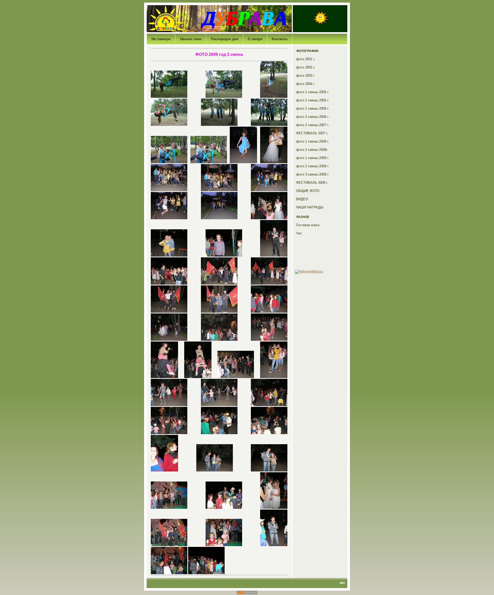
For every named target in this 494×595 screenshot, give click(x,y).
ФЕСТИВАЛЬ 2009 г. (312, 183)
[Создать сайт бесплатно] (247, 593)
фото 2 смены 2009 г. (312, 166)
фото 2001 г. (305, 59)
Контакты (279, 39)
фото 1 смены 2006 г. (312, 108)
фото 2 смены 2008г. (312, 150)
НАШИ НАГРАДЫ (309, 207)
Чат (299, 233)
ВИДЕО (302, 199)
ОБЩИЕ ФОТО (307, 191)
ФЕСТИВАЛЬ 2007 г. (312, 133)
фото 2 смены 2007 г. (312, 125)
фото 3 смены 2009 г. (312, 174)
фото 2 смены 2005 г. (312, 100)
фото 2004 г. (305, 84)
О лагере (255, 39)
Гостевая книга (307, 225)
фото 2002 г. (305, 67)
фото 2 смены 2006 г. (312, 117)
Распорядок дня (224, 39)
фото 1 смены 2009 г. (312, 158)
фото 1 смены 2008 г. (312, 141)
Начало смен (190, 39)
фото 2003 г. (305, 75)
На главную (161, 39)
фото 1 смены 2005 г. (312, 92)
